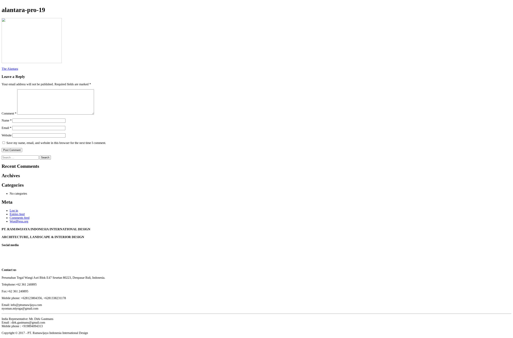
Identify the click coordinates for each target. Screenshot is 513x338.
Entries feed (17, 214)
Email (6, 128)
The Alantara (10, 68)
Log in (14, 210)
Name (7, 120)
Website (7, 135)
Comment (9, 113)
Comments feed (19, 217)
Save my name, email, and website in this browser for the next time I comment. (56, 143)
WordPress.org (19, 221)
